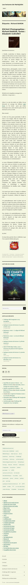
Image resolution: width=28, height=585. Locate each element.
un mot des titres (20, 486)
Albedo (5, 500)
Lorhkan (5, 535)
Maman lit (6, 539)
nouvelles (15, 475)
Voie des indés (9, 256)
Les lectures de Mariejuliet (12, 4)
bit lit (20, 453)
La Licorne (6, 517)
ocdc (20, 475)
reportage (17, 255)
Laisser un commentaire (18, 256)
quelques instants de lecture (10, 483)
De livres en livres (8, 513)
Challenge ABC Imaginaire (9, 572)
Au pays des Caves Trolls (9, 504)
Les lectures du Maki (8, 529)
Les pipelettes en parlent (9, 531)
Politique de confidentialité (9, 578)
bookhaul (5, 456)
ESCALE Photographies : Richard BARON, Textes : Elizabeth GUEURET (13, 31)
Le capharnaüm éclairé (9, 520)
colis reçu (12, 459)
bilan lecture (14, 453)
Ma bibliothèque (7, 475)
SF (20, 483)
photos (16, 478)
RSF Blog (5, 546)
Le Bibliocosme (7, 519)
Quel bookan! (6, 544)
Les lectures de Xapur (8, 528)
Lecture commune (8, 473)
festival (10, 464)
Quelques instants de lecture (9, 568)
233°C (4, 515)
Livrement (6, 533)
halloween (21, 464)
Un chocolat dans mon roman (11, 548)
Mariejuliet (6, 397)
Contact (4, 562)
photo (13, 255)
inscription (12, 467)
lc (9, 470)
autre (17, 451)
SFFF (23, 483)
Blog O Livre (6, 508)
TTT (13, 486)
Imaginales (5, 467)
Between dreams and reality (10, 506)
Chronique (12, 254)
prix (4, 481)
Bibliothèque (6, 453)
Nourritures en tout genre (10, 542)
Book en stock (7, 509)
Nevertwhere (6, 540)
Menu (4, 8)
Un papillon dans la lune (9, 550)
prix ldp (8, 481)
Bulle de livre (6, 511)
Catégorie (4, 565)
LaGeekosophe (7, 401)
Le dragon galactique (8, 522)
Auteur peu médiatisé (8, 451)
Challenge (18, 456)
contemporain (19, 459)
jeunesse (5, 470)
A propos (4, 559)
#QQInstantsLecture (8, 448)
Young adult (21, 489)
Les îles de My (7, 524)
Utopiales (13, 489)
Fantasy (5, 464)
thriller (9, 486)
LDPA (12, 470)
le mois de (16, 473)
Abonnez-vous (9, 435)
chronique (17, 254)
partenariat (9, 255)
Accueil (4, 556)
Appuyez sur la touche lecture (11, 502)
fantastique (21, 462)
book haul (11, 456)
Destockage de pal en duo (9, 462)
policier (22, 478)
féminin (15, 464)
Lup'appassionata (8, 537)
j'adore (18, 467)
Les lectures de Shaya (8, 526)
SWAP (4, 486)
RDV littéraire (5, 575)
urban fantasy (6, 489)
